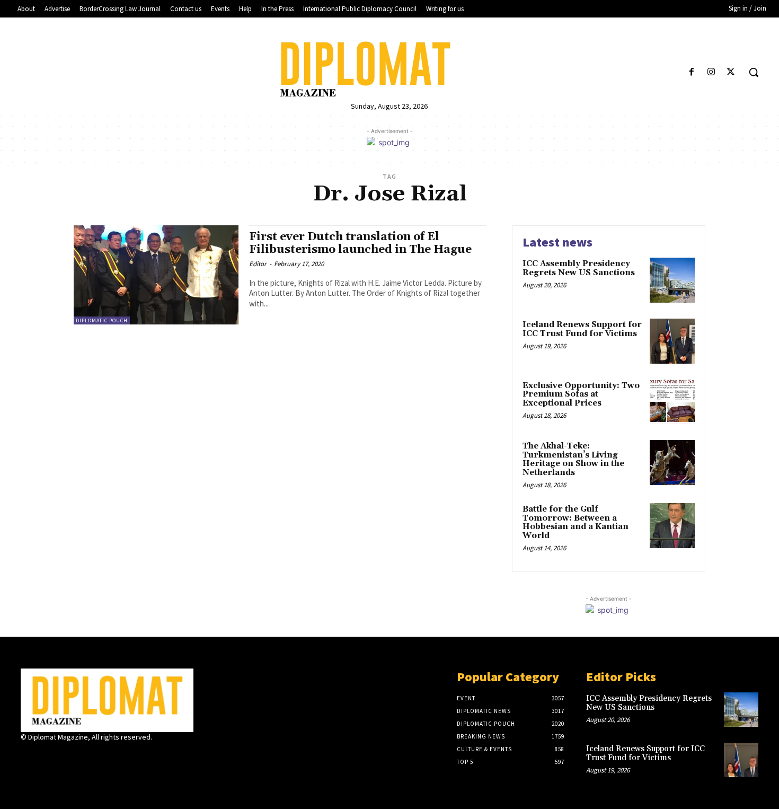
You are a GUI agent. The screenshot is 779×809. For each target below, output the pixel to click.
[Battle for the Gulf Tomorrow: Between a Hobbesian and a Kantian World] (672, 525)
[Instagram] (711, 72)
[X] (731, 72)
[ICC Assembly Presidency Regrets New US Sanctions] (672, 280)
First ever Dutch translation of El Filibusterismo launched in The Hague (360, 243)
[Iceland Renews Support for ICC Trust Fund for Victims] (672, 341)
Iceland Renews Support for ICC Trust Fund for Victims (582, 329)
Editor (258, 263)
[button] (753, 72)
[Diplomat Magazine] (390, 69)
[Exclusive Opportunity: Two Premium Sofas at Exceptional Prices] (672, 402)
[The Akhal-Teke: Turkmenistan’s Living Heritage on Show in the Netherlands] (672, 462)
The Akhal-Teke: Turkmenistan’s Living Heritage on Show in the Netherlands (573, 459)
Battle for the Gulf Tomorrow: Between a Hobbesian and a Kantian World (575, 522)
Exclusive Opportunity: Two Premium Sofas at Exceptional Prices (581, 394)
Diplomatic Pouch (102, 320)
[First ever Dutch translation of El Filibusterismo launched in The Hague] (156, 274)
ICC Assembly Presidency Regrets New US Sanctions (579, 268)
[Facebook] (691, 72)
